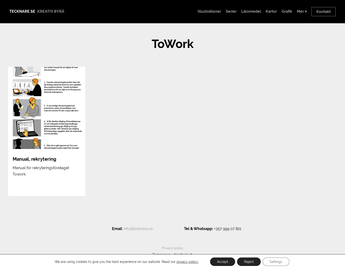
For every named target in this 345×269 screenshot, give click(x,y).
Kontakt (323, 11)
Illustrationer (209, 11)
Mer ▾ (302, 11)
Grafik (287, 11)
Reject (249, 262)
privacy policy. (187, 262)
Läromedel (251, 11)
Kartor (271, 11)
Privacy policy (172, 248)
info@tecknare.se (138, 228)
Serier (231, 11)
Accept (222, 262)
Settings (276, 262)
